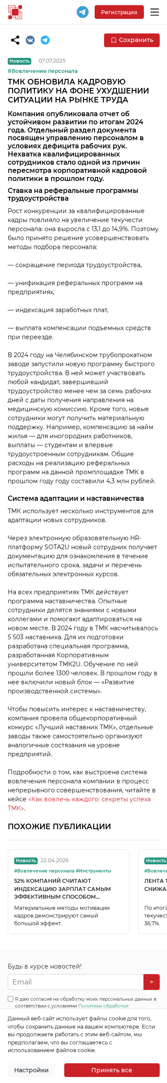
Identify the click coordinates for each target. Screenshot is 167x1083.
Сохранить (136, 40)
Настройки (31, 1070)
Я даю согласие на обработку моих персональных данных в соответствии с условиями (85, 1006)
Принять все (111, 1070)
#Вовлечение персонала (43, 71)
